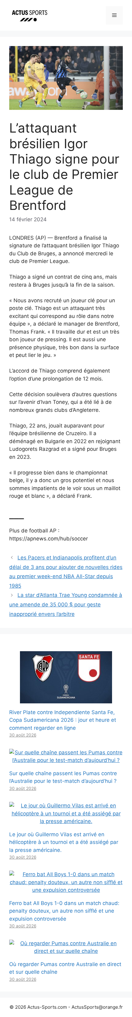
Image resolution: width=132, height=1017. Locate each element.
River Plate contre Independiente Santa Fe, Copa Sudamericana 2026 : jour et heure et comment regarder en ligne (62, 720)
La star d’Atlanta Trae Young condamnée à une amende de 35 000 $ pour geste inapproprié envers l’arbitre (65, 604)
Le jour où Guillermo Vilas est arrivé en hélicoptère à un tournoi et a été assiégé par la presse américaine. (63, 842)
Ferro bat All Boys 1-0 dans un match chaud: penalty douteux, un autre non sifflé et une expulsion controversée (64, 911)
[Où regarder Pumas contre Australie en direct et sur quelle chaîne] (66, 951)
